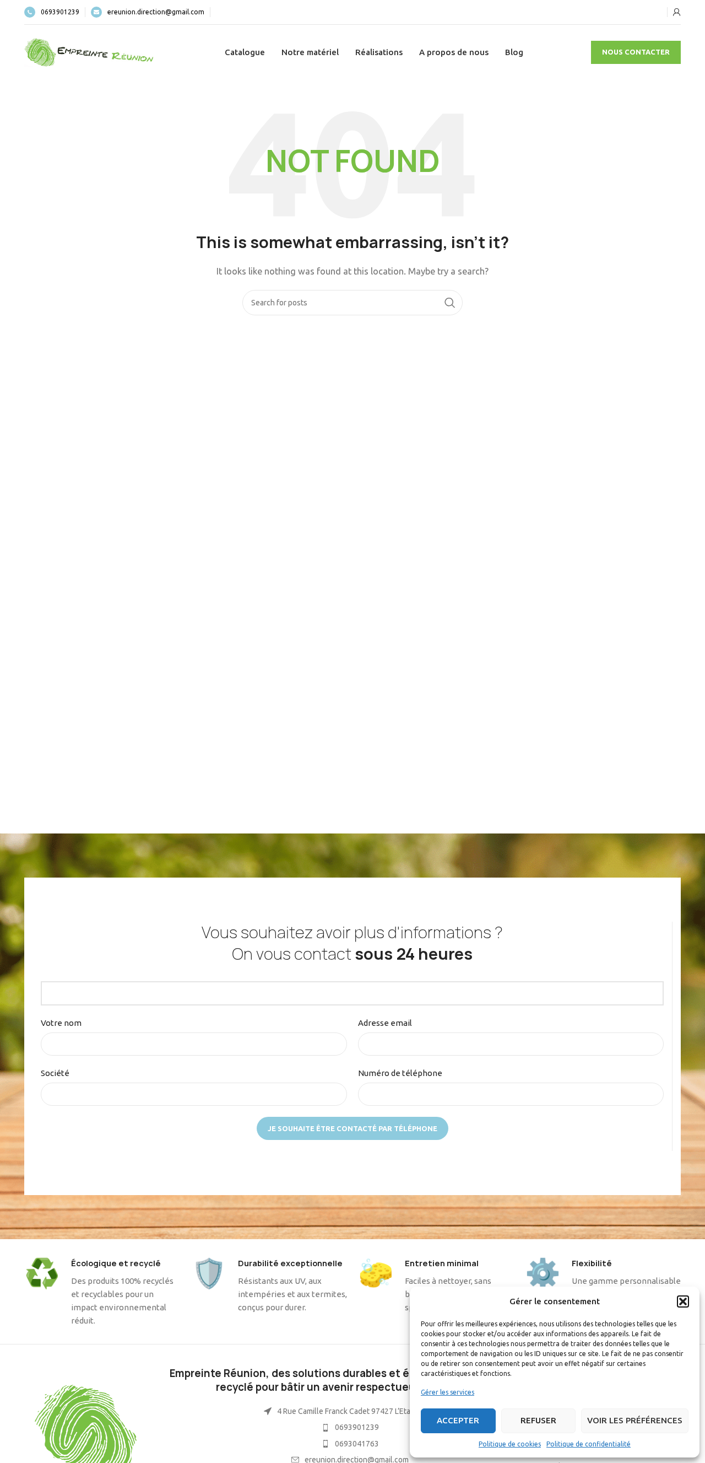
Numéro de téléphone (400, 1073)
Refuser (538, 1420)
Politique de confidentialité (588, 1444)
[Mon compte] (677, 12)
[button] (682, 1301)
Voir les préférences (634, 1420)
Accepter (458, 1420)
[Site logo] (90, 51)
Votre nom (61, 1023)
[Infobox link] (51, 12)
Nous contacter (636, 52)
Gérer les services (447, 1392)
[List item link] (350, 1427)
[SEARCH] (450, 302)
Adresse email (385, 1023)
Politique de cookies (510, 1444)
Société (55, 1073)
